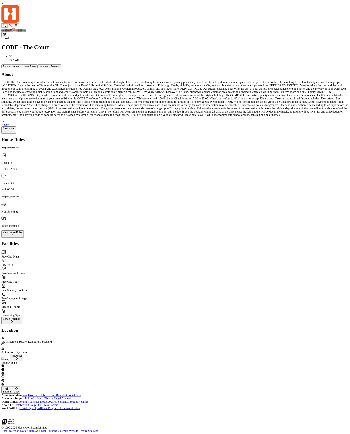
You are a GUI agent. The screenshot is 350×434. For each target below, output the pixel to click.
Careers (53, 404)
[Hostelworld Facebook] (175, 366)
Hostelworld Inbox (69, 408)
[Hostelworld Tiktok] (175, 384)
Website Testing (78, 430)
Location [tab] (43, 66)
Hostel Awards (49, 401)
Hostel (5, 38)
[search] (4, 25)
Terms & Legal (37, 430)
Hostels (32, 395)
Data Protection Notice (14, 430)
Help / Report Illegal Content (54, 398)
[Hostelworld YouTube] (175, 377)
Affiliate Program (48, 408)
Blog (25, 395)
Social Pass (74, 395)
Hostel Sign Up (29, 408)
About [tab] (16, 66)
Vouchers (63, 430)
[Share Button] (4, 34)
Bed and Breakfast (57, 395)
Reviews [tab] (55, 66)
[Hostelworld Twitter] (175, 370)
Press (46, 404)
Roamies (83, 401)
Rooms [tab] (6, 66)
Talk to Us (31, 398)
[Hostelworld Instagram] (175, 373)
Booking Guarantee (28, 401)
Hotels (41, 395)
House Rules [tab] (29, 66)
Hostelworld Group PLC (28, 404)
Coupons (52, 430)
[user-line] (10, 25)
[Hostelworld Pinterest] (175, 381)
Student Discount (68, 401)
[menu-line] (16, 25)
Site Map (93, 430)
